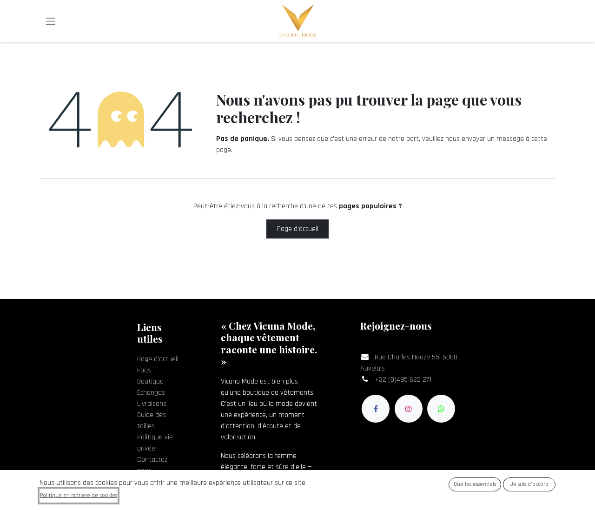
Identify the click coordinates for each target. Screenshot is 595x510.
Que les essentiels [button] (475, 484)
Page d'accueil (297, 229)
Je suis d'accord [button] (529, 484)
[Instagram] (409, 409)
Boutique (150, 381)
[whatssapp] (441, 409)
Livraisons (151, 404)
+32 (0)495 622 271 (403, 379)
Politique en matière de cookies (78, 495)
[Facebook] (376, 409)
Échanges (151, 392)
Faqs (144, 370)
